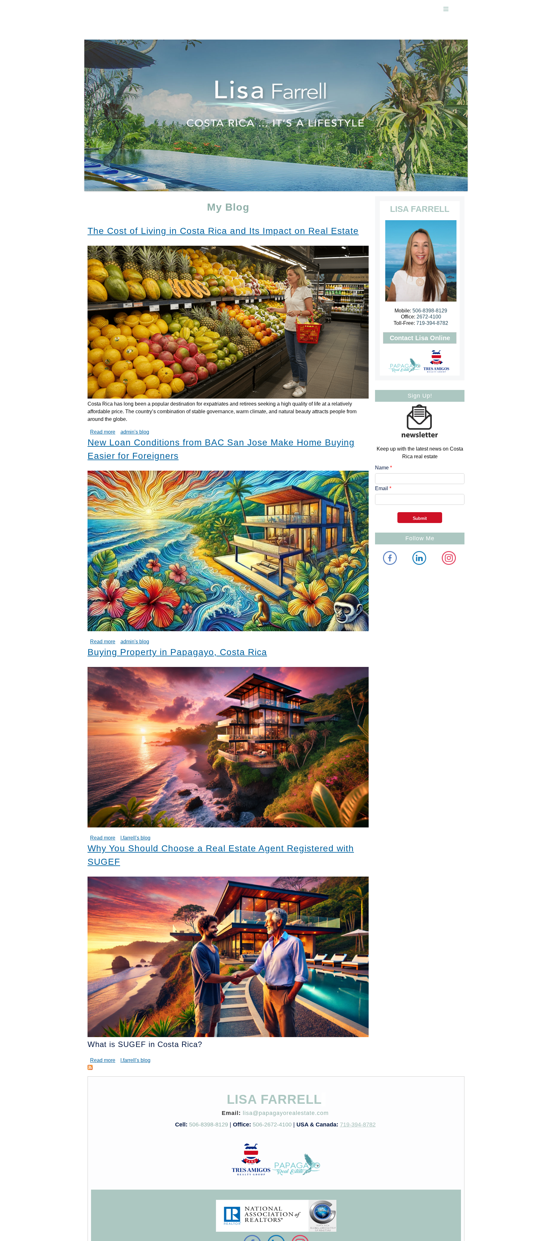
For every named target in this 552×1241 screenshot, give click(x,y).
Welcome (99, 30)
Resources (280, 30)
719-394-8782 (432, 323)
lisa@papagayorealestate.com (286, 1113)
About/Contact (316, 30)
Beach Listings (167, 30)
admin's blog (134, 432)
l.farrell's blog (135, 838)
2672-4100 (429, 316)
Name (383, 467)
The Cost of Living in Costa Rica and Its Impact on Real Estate (223, 231)
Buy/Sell (251, 30)
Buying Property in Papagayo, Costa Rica (177, 652)
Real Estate (129, 30)
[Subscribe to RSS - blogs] (90, 1067)
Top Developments (213, 30)
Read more (102, 432)
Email (383, 488)
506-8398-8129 (429, 310)
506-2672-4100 (272, 1124)
